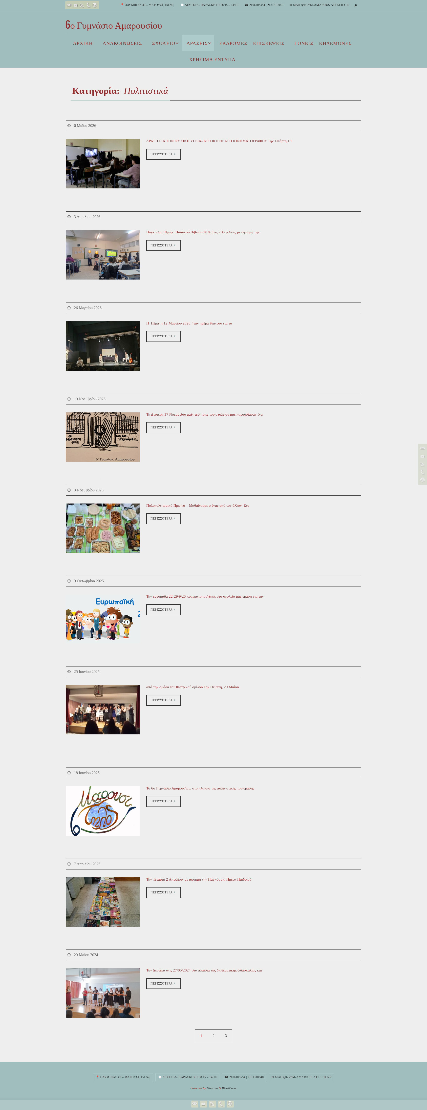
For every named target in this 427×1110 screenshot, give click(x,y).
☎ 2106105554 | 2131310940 (264, 5)
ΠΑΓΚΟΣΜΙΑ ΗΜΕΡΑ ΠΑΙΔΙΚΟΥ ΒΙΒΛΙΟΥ (146, 852)
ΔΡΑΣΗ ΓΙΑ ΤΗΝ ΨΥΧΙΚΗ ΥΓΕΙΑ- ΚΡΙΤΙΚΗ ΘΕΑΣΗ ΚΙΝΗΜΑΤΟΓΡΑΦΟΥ (203, 114)
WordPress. (229, 1088)
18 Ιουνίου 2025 (87, 773)
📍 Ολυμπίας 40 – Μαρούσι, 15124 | (147, 5)
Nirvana (212, 1088)
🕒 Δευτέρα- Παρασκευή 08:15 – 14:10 (209, 5)
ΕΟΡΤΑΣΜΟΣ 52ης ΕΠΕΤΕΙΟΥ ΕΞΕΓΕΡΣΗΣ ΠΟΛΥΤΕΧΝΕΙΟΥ (180, 387)
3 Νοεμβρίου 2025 (89, 490)
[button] (103, 993)
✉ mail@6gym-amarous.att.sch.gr (319, 5)
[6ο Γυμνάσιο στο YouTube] (76, 5)
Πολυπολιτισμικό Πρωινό (109, 478)
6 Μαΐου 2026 (85, 125)
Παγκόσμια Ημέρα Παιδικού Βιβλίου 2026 (138, 205)
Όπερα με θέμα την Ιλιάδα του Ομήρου (132, 943)
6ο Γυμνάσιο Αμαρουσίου (113, 25)
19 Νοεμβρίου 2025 (90, 399)
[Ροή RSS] (82, 5)
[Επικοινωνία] (69, 5)
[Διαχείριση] (95, 5)
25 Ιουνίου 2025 (87, 671)
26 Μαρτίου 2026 (88, 308)
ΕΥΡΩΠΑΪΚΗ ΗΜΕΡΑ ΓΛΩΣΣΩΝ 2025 (136, 569)
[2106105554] (88, 5)
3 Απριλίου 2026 (87, 217)
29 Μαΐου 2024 (86, 955)
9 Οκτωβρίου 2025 (89, 581)
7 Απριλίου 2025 (87, 864)
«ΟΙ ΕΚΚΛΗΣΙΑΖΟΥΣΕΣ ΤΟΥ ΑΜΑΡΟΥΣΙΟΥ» (151, 660)
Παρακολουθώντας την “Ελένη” (120, 296)
